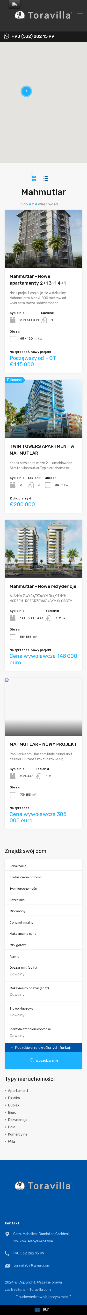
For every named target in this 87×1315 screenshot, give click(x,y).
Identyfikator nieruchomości (30, 1029)
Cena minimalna (22, 922)
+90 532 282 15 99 (28, 1253)
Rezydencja (17, 1120)
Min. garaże (18, 945)
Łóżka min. (17, 900)
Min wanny (17, 911)
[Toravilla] (43, 25)
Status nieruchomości (26, 877)
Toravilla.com (40, 1289)
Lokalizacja (18, 866)
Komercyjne (18, 1134)
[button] (66, 113)
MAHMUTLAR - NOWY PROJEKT (43, 744)
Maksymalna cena (23, 933)
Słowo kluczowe (22, 1008)
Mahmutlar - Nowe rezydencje (43, 586)
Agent (14, 956)
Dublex (13, 1105)
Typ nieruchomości (23, 888)
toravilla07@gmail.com (31, 1265)
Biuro (12, 1112)
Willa (11, 1141)
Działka (14, 1098)
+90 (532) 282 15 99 (33, 36)
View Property (44, 256)
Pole (11, 1127)
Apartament (18, 1091)
